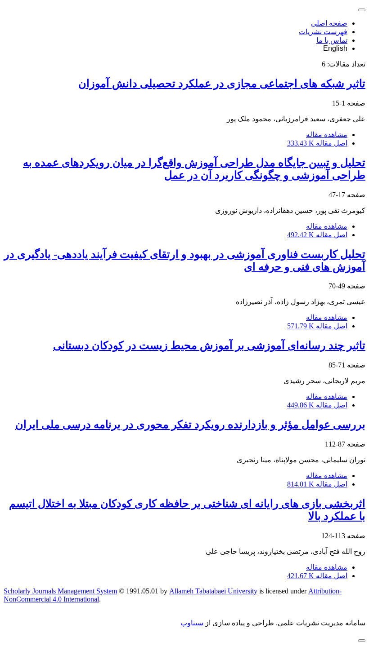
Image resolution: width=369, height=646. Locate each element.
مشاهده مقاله (326, 134)
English (335, 48)
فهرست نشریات (323, 31)
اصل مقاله (317, 143)
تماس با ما (331, 40)
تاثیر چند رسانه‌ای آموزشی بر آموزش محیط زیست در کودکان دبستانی (209, 345)
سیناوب (191, 623)
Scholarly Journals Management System (60, 591)
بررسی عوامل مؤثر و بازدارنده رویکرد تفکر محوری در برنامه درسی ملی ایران (190, 424)
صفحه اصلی (329, 23)
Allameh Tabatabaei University (213, 591)
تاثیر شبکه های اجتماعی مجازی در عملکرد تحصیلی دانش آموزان (221, 83)
